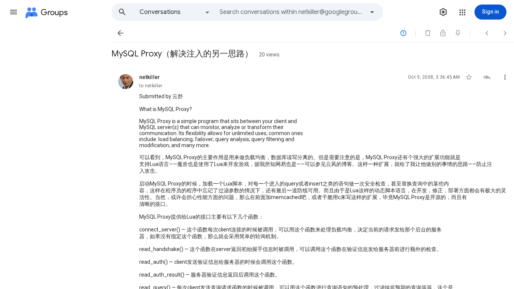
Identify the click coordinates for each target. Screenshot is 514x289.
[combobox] (292, 12)
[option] (175, 12)
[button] (14, 12)
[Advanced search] (372, 12)
